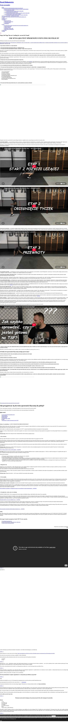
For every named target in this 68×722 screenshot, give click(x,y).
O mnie (3, 17)
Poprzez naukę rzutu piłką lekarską (8, 523)
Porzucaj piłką (4, 417)
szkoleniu (30, 61)
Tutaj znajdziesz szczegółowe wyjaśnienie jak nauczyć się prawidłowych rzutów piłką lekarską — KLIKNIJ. (18, 488)
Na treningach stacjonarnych (7, 521)
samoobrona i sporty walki (8, 28)
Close (1, 720)
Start (3, 7)
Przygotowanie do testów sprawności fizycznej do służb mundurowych (14, 16)
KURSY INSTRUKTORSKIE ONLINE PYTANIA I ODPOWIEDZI (16, 9)
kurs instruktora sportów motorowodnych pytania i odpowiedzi (16, 14)
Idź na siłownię (4, 415)
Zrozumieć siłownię (7, 20)
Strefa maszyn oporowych (8, 21)
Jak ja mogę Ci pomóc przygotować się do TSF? (10, 420)
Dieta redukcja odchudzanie (9, 29)
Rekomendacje (4, 18)
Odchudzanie (6, 23)
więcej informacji (48, 715)
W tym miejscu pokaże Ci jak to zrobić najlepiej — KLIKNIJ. (10, 449)
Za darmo (3, 19)
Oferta (3, 24)
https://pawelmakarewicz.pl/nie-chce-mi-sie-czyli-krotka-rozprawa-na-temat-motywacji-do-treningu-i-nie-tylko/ (36, 653)
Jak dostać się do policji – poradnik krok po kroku (10, 15)
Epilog (3, 419)
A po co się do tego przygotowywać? (8, 414)
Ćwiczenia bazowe (7, 22)
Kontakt (3, 31)
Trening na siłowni (7, 27)
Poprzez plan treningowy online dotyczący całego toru (11, 522)
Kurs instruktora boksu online (9, 10)
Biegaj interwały (5, 416)
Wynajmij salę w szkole (6, 418)
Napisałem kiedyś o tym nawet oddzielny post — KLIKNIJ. (10, 499)
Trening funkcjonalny (7, 26)
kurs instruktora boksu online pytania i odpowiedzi (14, 11)
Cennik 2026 (4, 30)
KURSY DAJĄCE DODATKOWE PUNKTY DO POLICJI (12, 8)
